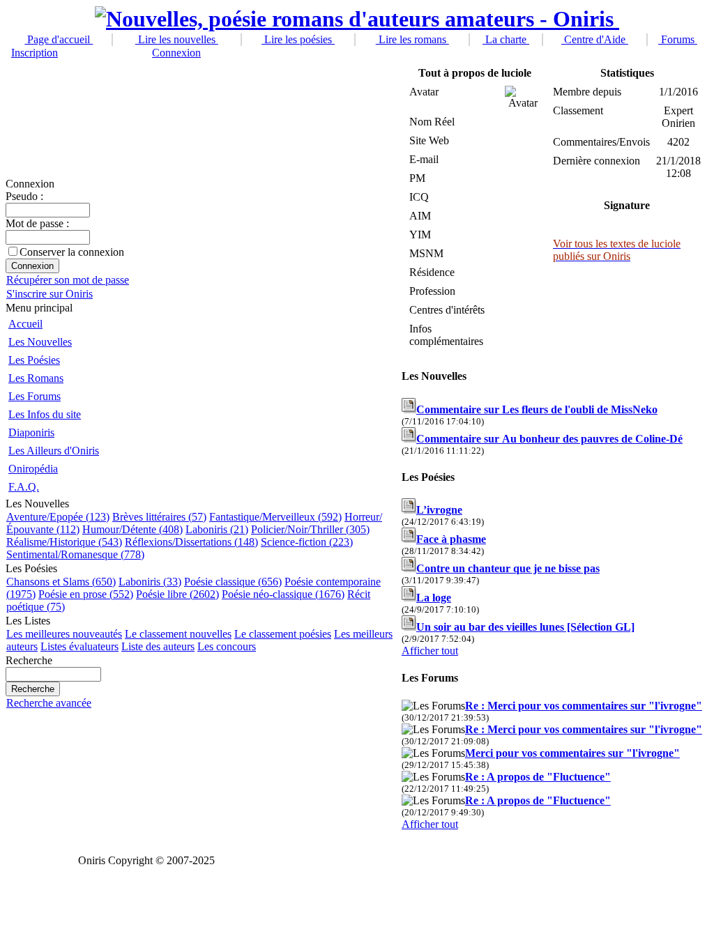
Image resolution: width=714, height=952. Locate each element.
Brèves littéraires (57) (159, 517)
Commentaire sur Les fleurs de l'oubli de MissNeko (537, 409)
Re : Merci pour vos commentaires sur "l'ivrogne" (583, 706)
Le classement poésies (282, 634)
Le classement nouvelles (178, 634)
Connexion (176, 53)
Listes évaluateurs (79, 646)
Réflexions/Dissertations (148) (191, 542)
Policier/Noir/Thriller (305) (310, 529)
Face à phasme (451, 539)
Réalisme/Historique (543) (64, 542)
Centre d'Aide (594, 39)
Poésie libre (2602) (177, 594)
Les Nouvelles (40, 342)
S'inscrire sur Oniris (49, 294)
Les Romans (35, 378)
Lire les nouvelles (176, 39)
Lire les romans (412, 39)
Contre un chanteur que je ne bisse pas (508, 568)
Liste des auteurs (158, 646)
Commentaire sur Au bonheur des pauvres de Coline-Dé (549, 439)
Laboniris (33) (150, 582)
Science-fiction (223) (307, 542)
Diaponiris (31, 432)
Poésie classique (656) (233, 582)
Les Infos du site (44, 414)
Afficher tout (430, 651)
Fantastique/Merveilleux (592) (275, 517)
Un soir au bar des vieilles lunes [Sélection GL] (525, 627)
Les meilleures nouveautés (64, 634)
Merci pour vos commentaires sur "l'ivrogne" (572, 753)
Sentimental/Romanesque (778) (75, 554)
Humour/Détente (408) (132, 529)
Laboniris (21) (216, 529)
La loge (433, 598)
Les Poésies (34, 360)
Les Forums (34, 396)
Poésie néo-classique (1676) (283, 594)
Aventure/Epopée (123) (57, 517)
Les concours (226, 646)
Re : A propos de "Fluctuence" (538, 777)
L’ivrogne (439, 510)
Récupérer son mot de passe (67, 280)
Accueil (25, 324)
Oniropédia (33, 469)
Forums (677, 39)
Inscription (34, 53)
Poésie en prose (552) (85, 594)
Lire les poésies (298, 39)
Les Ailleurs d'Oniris (53, 450)
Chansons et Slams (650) (61, 582)
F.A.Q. (23, 487)
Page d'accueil (58, 39)
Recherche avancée (48, 703)
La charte (506, 39)
